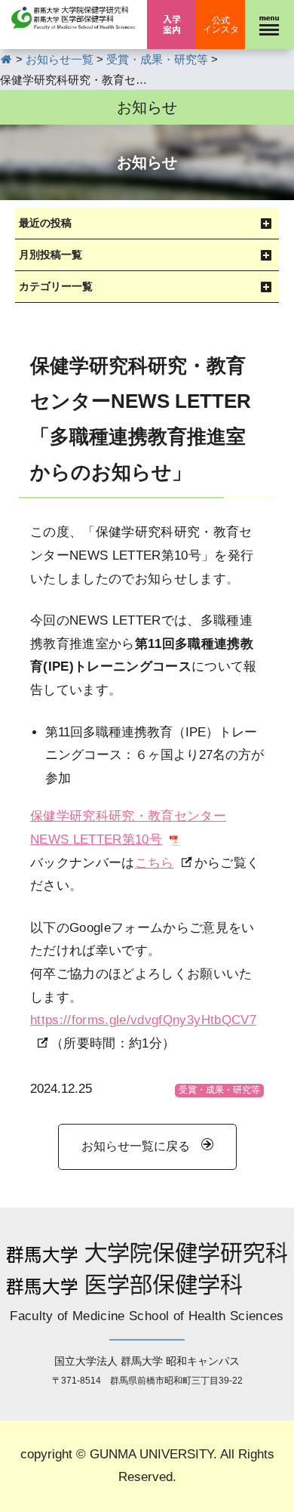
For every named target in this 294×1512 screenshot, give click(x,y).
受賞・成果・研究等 (219, 1090)
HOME (6, 59)
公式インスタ (221, 25)
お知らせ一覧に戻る (135, 1146)
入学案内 (171, 24)
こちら (154, 863)
